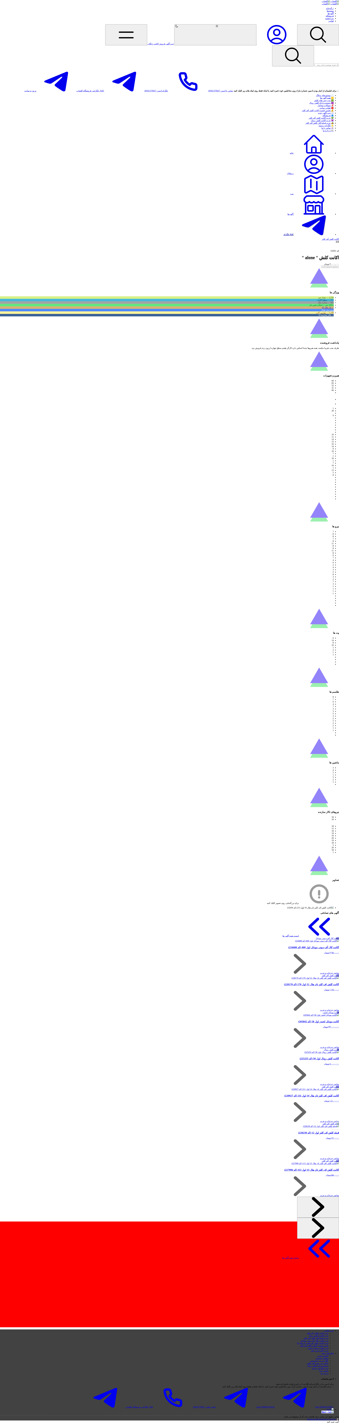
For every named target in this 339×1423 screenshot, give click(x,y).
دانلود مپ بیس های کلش (317, 1363)
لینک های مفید (327, 1353)
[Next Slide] (318, 1228)
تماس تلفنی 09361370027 (204, 1407)
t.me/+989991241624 (265, 1407)
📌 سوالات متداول (325, 105)
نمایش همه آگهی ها (290, 1258)
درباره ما (324, 1373)
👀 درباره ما (328, 130)
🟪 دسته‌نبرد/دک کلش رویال (321, 103)
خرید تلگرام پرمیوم (320, 1368)
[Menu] (318, 34)
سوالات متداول (321, 1358)
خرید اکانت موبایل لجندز (317, 1348)
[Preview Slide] (318, 1207)
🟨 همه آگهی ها (327, 98)
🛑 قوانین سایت (327, 108)
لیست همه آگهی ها (290, 936)
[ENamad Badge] (327, 1412)
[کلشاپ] (330, 1)
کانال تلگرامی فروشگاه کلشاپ (90, 91)
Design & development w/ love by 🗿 (323, 1419)
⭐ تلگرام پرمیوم (326, 125)
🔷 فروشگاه (328, 115)
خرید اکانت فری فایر (319, 1351)
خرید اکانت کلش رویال (318, 1336)
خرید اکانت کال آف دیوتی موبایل (314, 1341)
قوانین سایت (322, 1356)
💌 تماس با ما (327, 128)
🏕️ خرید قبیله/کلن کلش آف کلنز (319, 123)
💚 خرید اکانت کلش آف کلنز (321, 118)
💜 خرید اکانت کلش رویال (322, 120)
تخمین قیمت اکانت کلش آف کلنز (314, 1346)
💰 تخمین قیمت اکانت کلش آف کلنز (318, 110)
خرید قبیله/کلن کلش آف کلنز (315, 1338)
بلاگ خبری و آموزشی (319, 1361)
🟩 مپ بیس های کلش (324, 100)
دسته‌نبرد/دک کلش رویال (317, 1366)
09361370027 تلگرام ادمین (156, 91)
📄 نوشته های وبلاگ (325, 95)
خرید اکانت (329, 1331)
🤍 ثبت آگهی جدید (326, 113)
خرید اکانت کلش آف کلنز (317, 1333)
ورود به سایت (30, 91)
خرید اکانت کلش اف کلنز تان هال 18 (312, 1343)
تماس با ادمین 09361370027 (220, 91)
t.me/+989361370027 (324, 1407)
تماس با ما (323, 1371)
